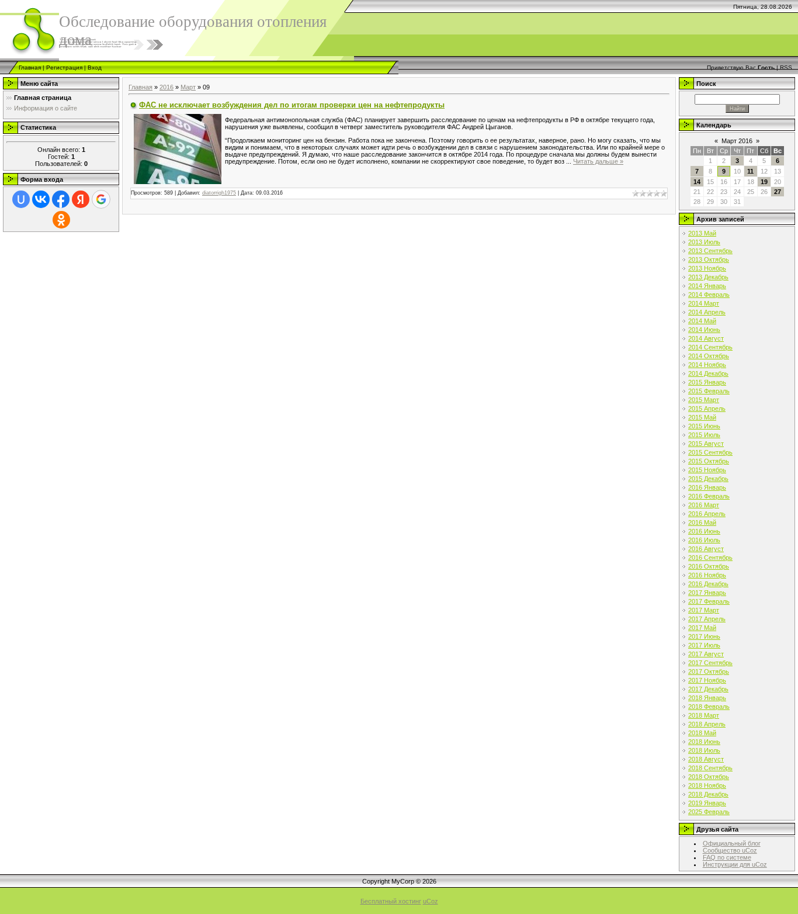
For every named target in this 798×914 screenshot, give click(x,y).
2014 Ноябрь (707, 364)
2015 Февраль (709, 390)
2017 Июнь (704, 636)
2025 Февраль (709, 811)
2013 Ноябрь (707, 268)
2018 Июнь (704, 741)
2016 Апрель (707, 513)
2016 (166, 87)
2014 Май (702, 320)
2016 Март (703, 504)
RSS (786, 67)
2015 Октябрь (708, 461)
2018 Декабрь (708, 794)
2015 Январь (707, 382)
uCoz (430, 901)
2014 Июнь (704, 329)
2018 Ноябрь (707, 785)
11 (750, 171)
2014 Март (703, 303)
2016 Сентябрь (710, 557)
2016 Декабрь (708, 583)
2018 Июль (704, 750)
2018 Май (702, 732)
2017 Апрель (707, 618)
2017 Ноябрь (707, 680)
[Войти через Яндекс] (80, 199)
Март (188, 87)
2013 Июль (704, 241)
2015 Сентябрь (710, 452)
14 (696, 181)
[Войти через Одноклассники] (61, 219)
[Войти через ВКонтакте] (41, 199)
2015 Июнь (704, 426)
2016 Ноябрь (707, 575)
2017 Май (702, 627)
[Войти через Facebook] (61, 199)
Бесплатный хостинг (390, 901)
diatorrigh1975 (219, 193)
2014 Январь (707, 285)
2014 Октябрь (708, 355)
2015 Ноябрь (707, 469)
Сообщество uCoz (730, 850)
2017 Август (706, 653)
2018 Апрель (707, 724)
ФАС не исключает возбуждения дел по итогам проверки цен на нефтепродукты (292, 105)
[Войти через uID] (21, 199)
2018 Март (703, 715)
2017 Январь (707, 592)
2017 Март (703, 610)
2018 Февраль (709, 706)
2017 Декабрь (708, 689)
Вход (95, 67)
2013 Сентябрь (710, 250)
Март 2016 (736, 140)
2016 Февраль (709, 496)
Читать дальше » (598, 161)
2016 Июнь (704, 531)
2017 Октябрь (708, 671)
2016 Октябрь (708, 566)
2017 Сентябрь (710, 662)
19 (764, 181)
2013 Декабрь (708, 277)
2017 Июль (704, 645)
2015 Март (703, 399)
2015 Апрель (707, 408)
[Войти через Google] (101, 199)
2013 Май (702, 233)
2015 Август (706, 443)
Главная (30, 67)
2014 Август (706, 338)
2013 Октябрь (708, 259)
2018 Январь (707, 697)
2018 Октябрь (708, 776)
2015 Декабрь (708, 478)
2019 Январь (707, 802)
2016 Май (702, 522)
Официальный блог (732, 843)
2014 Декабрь (708, 373)
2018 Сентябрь (710, 767)
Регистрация (64, 67)
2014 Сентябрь (710, 347)
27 (777, 191)
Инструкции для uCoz (735, 864)
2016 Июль (704, 539)
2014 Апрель (707, 312)
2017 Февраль (709, 601)
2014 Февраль (709, 294)
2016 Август (706, 548)
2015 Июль (704, 434)
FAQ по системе (727, 857)
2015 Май (702, 417)
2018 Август (706, 759)
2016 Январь (707, 487)
